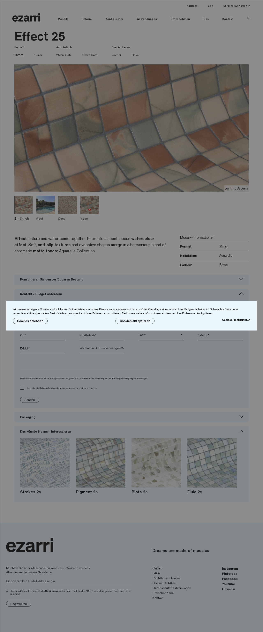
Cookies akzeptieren (135, 321)
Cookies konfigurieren (236, 319)
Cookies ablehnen (30, 321)
